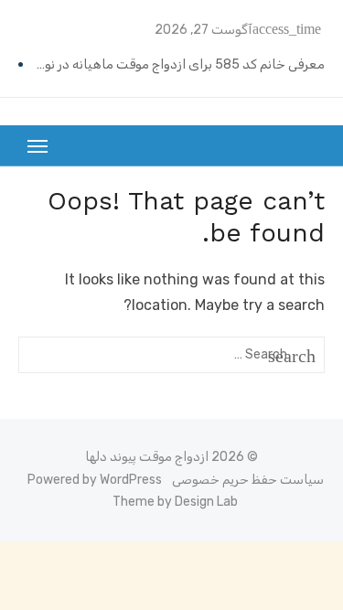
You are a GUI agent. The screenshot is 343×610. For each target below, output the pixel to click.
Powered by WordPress (94, 479)
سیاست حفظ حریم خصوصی (248, 479)
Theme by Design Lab (175, 501)
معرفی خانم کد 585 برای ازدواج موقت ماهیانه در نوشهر (176, 64)
